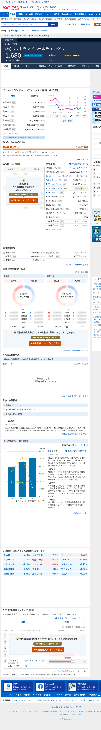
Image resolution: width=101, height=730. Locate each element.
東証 (13, 96)
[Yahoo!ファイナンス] (18, 6)
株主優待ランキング (54, 19)
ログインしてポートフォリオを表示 (34, 31)
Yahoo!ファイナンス (59, 707)
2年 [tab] (84, 116)
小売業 (14, 44)
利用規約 (45, 711)
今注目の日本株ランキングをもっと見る (70, 671)
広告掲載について (57, 711)
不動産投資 (79, 14)
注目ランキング (37, 19)
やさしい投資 (71, 24)
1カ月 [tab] (64, 116)
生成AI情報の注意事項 (77, 451)
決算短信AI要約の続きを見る (74, 434)
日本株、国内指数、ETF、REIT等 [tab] (49, 700)
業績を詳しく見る (80, 513)
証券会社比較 (67, 14)
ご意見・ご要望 (76, 715)
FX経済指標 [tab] (93, 700)
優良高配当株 (70, 19)
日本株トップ (6, 19)
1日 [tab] (50, 116)
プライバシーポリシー (14, 711)
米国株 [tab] (82, 700)
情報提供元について (80, 164)
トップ (5, 14)
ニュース (48, 14)
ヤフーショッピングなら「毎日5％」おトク (63, 9)
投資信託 (38, 14)
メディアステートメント (75, 711)
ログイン (39, 9)
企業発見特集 (85, 24)
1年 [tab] (77, 116)
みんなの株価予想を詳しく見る (75, 396)
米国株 (20, 14)
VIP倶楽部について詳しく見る (23, 200)
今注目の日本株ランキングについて (72, 618)
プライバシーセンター (32, 711)
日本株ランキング (21, 19)
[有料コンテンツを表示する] (81, 188)
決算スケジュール (85, 19)
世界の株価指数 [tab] (70, 700)
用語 (13, 102)
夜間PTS (34, 96)
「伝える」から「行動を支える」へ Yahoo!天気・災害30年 (26, 2)
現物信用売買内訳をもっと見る (75, 350)
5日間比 (67, 622)
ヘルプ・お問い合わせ (60, 715)
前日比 (24, 622)
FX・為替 (29, 14)
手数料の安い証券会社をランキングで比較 (24, 137)
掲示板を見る (82, 159)
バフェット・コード (78, 445)
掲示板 (56, 14)
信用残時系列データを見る (77, 265)
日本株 (12, 14)
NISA (91, 14)
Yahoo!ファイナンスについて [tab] (22, 700)
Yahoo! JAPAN (75, 707)
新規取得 (53, 7)
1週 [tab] (56, 116)
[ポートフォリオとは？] (16, 30)
